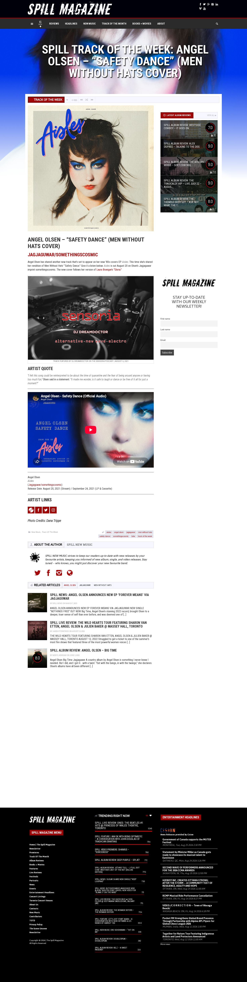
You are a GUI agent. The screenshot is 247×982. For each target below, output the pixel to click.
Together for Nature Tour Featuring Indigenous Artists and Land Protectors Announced (188, 935)
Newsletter (34, 849)
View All (210, 115)
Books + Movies (141, 23)
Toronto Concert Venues (41, 900)
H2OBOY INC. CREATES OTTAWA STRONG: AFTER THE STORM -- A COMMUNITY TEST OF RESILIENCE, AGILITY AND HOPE (187, 883)
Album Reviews (36, 860)
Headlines (71, 23)
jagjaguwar (131, 532)
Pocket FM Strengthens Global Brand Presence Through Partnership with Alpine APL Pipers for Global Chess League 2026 (188, 921)
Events (32, 889)
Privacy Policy (36, 924)
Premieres (34, 852)
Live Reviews (35, 872)
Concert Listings (37, 896)
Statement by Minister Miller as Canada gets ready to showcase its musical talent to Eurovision (186, 855)
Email (163, 340)
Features (33, 869)
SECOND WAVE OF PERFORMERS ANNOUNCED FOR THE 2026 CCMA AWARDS (187, 869)
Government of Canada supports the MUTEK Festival (186, 841)
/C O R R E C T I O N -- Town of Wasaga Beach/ (187, 907)
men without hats (145, 532)
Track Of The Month (114, 23)
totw (133, 536)
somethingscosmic (121, 536)
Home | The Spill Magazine (42, 845)
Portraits (33, 880)
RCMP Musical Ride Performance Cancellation (187, 895)
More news (165, 944)
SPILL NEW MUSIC (79, 544)
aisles (109, 532)
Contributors (35, 916)
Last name (165, 329)
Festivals (33, 876)
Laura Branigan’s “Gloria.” (109, 269)
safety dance (105, 536)
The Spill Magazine (55, 940)
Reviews (54, 23)
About (161, 23)
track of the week (145, 536)
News (32, 884)
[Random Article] (86, 100)
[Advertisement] (189, 246)
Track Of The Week (50, 532)
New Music (89, 23)
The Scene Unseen (38, 928)
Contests (33, 908)
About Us (33, 904)
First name (165, 319)
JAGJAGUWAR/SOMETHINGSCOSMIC (63, 254)
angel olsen (119, 532)
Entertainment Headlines (41, 892)
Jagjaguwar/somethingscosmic (45, 484)
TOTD (32, 920)
